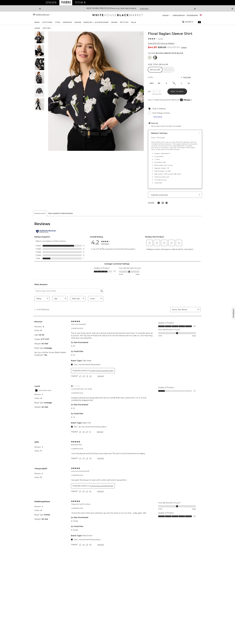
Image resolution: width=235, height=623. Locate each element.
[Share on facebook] (159, 203)
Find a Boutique (192, 15)
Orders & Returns (179, 15)
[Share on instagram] (163, 203)
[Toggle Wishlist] (141, 34)
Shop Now (137, 8)
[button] (199, 21)
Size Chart (187, 77)
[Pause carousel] (232, 8)
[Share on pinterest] (167, 203)
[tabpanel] (117, 384)
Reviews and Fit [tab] (40, 213)
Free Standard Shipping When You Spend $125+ (108, 8)
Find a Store (157, 117)
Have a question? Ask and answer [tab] (60, 213)
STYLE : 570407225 (158, 138)
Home (37, 28)
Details (183, 47)
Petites (46, 28)
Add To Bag (177, 91)
